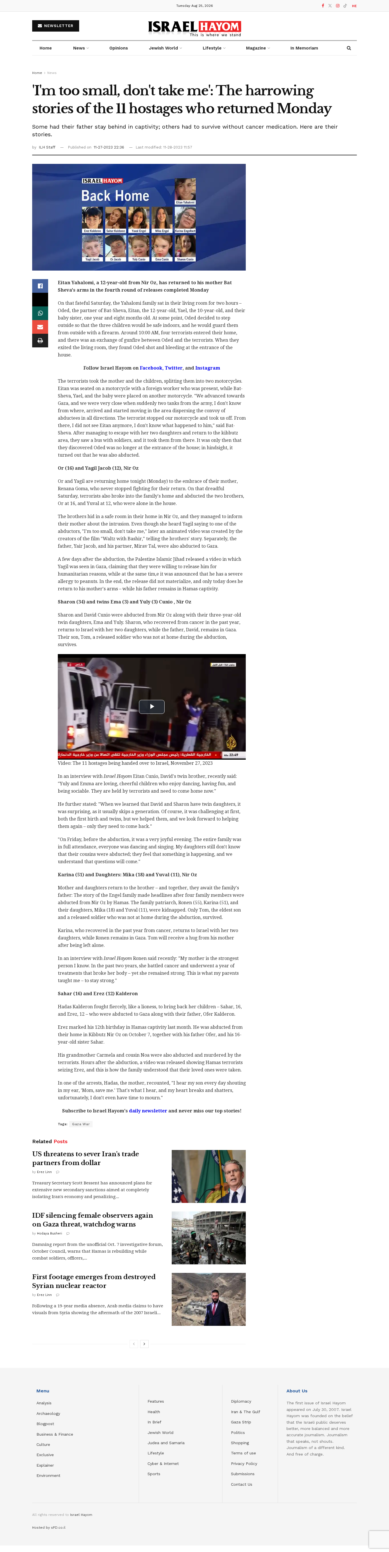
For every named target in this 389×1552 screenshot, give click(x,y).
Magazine (256, 48)
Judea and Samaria (166, 1442)
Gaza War (81, 1124)
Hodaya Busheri (49, 1233)
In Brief (154, 1422)
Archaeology (48, 1413)
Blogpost (45, 1423)
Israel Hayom (81, 1515)
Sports (154, 1473)
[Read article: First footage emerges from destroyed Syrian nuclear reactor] (209, 1299)
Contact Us (241, 1484)
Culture (43, 1444)
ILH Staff (47, 147)
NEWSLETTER (58, 26)
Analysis (44, 1403)
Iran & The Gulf (245, 1411)
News (79, 48)
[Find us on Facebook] (323, 6)
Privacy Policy (244, 1463)
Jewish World (160, 1432)
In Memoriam (304, 48)
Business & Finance (54, 1434)
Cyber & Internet (163, 1463)
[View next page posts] (144, 1344)
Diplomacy (242, 1401)
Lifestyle (156, 1453)
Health (154, 1411)
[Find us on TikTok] (345, 6)
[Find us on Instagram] (337, 6)
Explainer (45, 1465)
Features (156, 1401)
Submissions (243, 1473)
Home (46, 48)
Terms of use (243, 1453)
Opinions (118, 48)
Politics (238, 1432)
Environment (48, 1475)
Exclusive (45, 1454)
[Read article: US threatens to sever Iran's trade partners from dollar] (209, 1176)
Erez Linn (44, 1172)
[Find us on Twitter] (330, 6)
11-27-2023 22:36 (109, 147)
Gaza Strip (241, 1422)
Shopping (240, 1442)
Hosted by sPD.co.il (48, 1528)
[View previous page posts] (134, 1344)
